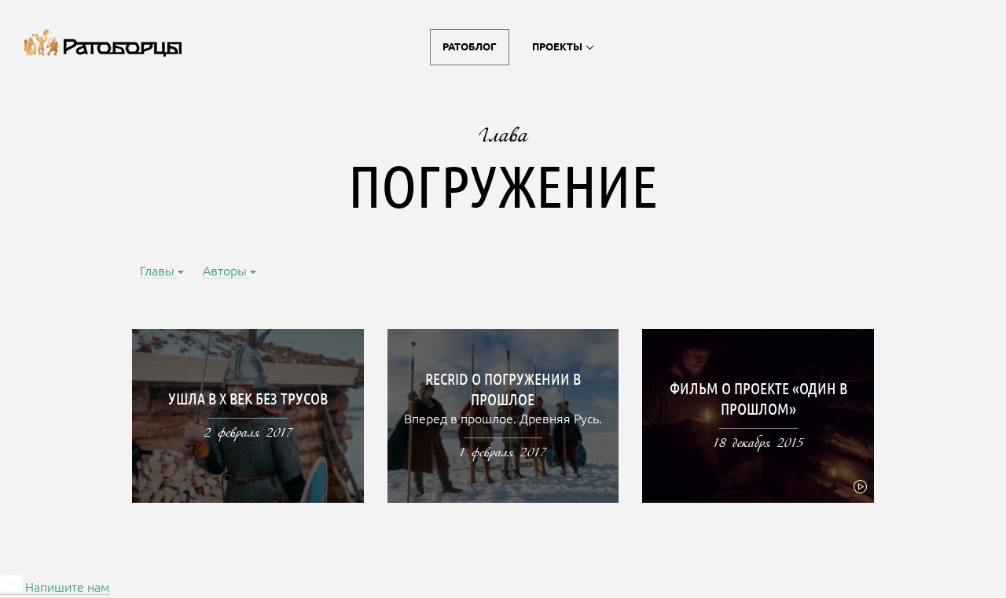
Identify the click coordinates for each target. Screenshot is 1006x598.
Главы (158, 272)
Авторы (225, 272)
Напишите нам (66, 588)
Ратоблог (469, 47)
